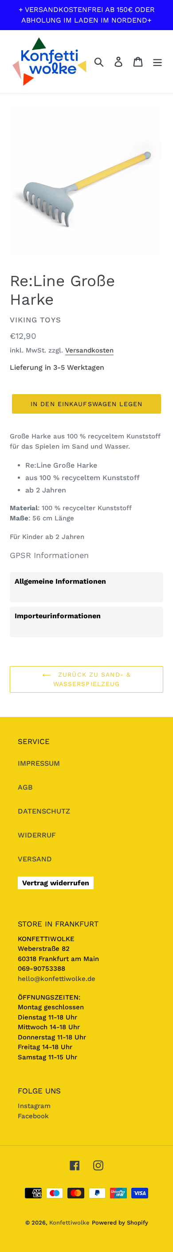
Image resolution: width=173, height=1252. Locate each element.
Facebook (33, 1116)
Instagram (34, 1106)
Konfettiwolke (69, 1222)
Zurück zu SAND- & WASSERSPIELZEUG (92, 679)
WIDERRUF (37, 835)
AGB (25, 787)
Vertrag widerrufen (55, 883)
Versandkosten (89, 350)
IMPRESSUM (39, 763)
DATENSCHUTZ (44, 811)
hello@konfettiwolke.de (56, 979)
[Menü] (157, 62)
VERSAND (35, 859)
